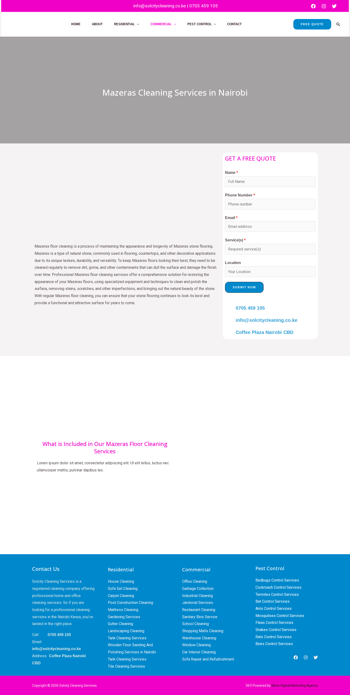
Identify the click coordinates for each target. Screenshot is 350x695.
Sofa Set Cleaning (123, 588)
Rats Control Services (273, 637)
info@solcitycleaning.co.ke (159, 6)
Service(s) (235, 240)
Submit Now (244, 287)
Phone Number (240, 195)
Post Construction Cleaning (130, 602)
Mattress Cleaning (123, 609)
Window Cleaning (196, 645)
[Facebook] (313, 6)
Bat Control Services (272, 601)
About (97, 24)
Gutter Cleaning (120, 624)
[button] (137, 24)
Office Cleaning (194, 581)
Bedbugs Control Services (277, 580)
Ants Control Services (273, 608)
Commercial (161, 24)
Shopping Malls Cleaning (202, 631)
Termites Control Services (277, 594)
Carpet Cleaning (121, 595)
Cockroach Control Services (278, 587)
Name (231, 172)
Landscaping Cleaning (126, 631)
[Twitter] (334, 6)
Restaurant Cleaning (198, 609)
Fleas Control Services (274, 622)
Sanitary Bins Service (199, 617)
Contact (234, 24)
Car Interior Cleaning (199, 652)
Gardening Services (124, 617)
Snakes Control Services (275, 629)
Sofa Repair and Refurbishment (208, 659)
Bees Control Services (274, 643)
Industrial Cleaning (197, 595)
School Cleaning (195, 624)
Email (231, 217)
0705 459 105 (203, 6)
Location (233, 263)
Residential (124, 24)
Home (75, 24)
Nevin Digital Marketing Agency (294, 685)
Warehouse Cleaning (199, 638)
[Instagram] (323, 6)
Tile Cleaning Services (126, 666)
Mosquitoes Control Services (279, 615)
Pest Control (199, 24)
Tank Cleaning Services (127, 638)
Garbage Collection (198, 588)
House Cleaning (121, 581)
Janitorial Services (197, 602)
